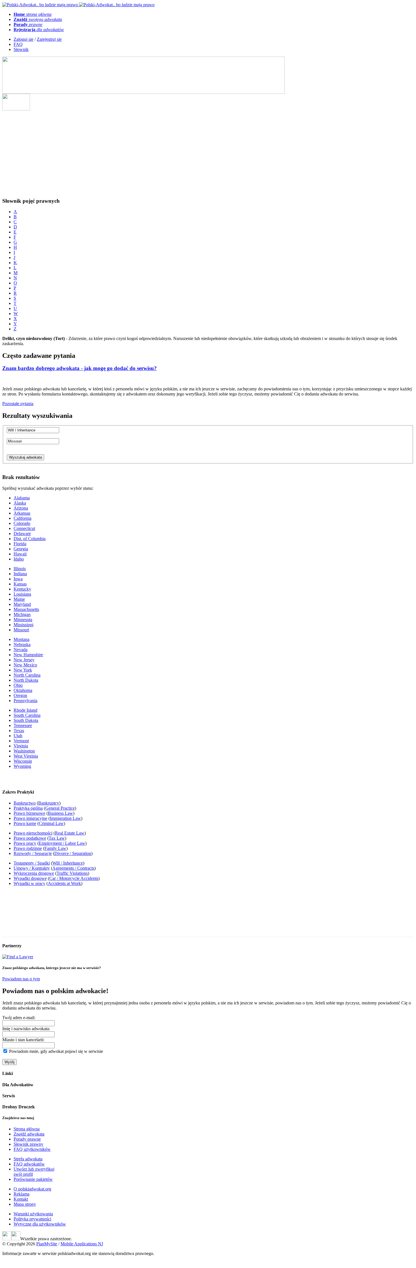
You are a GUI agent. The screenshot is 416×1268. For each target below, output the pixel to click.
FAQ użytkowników (32, 1149)
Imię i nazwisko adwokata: (26, 1028)
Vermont (21, 740)
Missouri (21, 629)
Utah (18, 735)
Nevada (20, 649)
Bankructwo (25, 803)
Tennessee (23, 725)
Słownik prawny (28, 1144)
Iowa (18, 578)
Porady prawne (27, 1139)
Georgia (21, 548)
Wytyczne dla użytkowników (40, 1224)
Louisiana (22, 594)
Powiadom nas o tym (21, 978)
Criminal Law (51, 823)
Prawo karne (25, 823)
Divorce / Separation (72, 853)
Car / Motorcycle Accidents (73, 878)
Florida (20, 543)
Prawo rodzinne (28, 848)
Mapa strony (25, 1204)
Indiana (20, 573)
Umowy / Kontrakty (32, 868)
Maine (19, 599)
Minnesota (23, 619)
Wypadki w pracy (29, 883)
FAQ (18, 44)
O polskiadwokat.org (32, 1188)
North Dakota (26, 680)
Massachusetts (26, 609)
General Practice (60, 808)
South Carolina (27, 715)
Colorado (22, 523)
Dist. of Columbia (30, 538)
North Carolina (27, 675)
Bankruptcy (48, 803)
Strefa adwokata (28, 1158)
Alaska (20, 503)
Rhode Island (25, 710)
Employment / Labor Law (62, 843)
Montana (21, 639)
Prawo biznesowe (29, 813)
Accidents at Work (64, 883)
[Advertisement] (208, 153)
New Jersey (24, 659)
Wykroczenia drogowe (34, 873)
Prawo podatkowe (30, 838)
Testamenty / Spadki (32, 863)
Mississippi (23, 624)
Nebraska (22, 644)
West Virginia (26, 756)
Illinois (20, 568)
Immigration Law (65, 818)
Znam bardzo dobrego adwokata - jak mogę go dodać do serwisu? (79, 368)
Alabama (22, 497)
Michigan (22, 614)
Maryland (22, 604)
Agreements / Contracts (73, 868)
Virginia (21, 745)
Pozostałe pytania (17, 403)
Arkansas (22, 513)
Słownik (21, 49)
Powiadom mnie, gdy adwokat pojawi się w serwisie (56, 1051)
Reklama (21, 1194)
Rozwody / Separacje (33, 853)
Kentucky (22, 589)
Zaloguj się (23, 39)
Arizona (21, 508)
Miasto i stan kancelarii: (23, 1039)
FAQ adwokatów (29, 1164)
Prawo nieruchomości (33, 833)
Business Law (60, 813)
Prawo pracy (25, 843)
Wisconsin (23, 761)
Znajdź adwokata (29, 1134)
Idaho (19, 559)
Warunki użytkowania (33, 1213)
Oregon (20, 695)
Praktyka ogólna (28, 808)
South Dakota (26, 720)
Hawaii (20, 553)
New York (23, 670)
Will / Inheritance (67, 863)
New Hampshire (28, 654)
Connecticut (24, 528)
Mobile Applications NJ (82, 1243)
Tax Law (57, 838)
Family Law (55, 848)
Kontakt (21, 1199)
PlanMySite (46, 1243)
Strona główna (27, 1128)
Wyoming (22, 766)
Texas (19, 730)
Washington (24, 751)
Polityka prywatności (32, 1218)
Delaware (22, 533)
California (22, 518)
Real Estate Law (69, 833)
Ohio (18, 685)
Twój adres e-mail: (18, 1017)
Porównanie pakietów (33, 1179)
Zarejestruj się (49, 39)
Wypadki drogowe (30, 878)
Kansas (20, 583)
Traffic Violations (72, 873)
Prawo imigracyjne (30, 818)
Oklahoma (23, 690)
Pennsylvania (25, 700)
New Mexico (25, 664)
